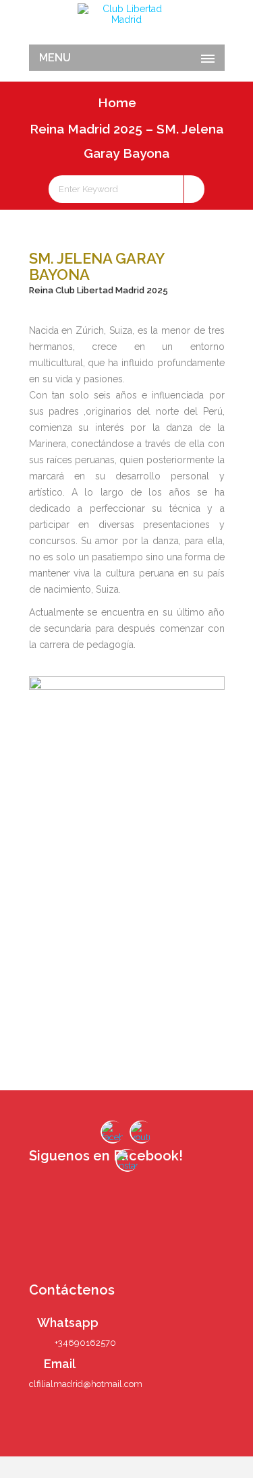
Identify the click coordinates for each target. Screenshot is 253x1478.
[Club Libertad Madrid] (127, 14)
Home (117, 102)
